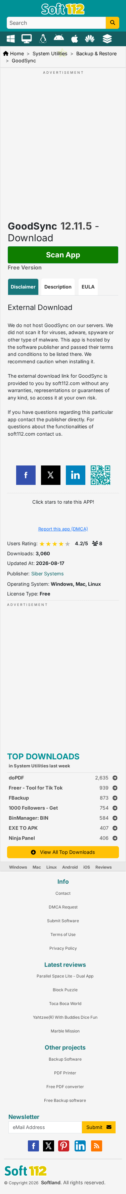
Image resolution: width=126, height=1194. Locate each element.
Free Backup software (65, 1100)
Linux (51, 867)
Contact (63, 893)
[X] (48, 1149)
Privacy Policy (63, 948)
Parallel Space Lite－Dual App (65, 976)
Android (70, 867)
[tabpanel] (63, 370)
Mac (37, 867)
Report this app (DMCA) (63, 528)
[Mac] (27, 38)
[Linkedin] (80, 1149)
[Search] (112, 23)
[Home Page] (63, 13)
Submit (96, 1127)
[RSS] (96, 1149)
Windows (18, 867)
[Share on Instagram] (75, 475)
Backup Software (65, 1059)
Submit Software (63, 920)
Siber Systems (47, 573)
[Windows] (11, 38)
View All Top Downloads (65, 852)
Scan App (63, 254)
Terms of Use (63, 934)
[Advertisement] (63, 138)
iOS (86, 867)
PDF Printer (65, 1072)
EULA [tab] (88, 287)
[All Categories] (108, 38)
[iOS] (75, 38)
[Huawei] (91, 38)
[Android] (60, 38)
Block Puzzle (65, 989)
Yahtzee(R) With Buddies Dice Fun (65, 1017)
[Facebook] (33, 1149)
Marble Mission (65, 1030)
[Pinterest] (63, 1149)
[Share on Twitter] (50, 475)
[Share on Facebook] (26, 475)
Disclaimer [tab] (23, 287)
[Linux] (44, 38)
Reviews (103, 867)
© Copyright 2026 (21, 1182)
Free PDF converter (65, 1086)
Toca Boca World (65, 1003)
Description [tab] (58, 287)
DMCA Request (63, 906)
